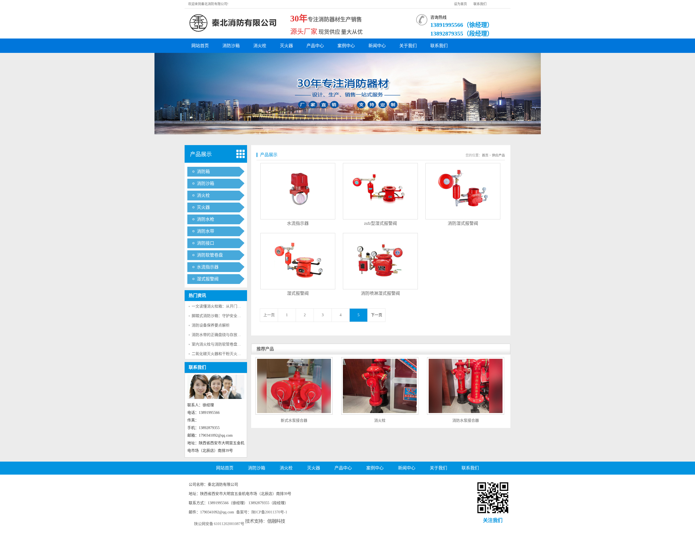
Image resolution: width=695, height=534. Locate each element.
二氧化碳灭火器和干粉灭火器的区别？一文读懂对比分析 (239, 354)
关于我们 (408, 45)
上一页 (269, 315)
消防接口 (205, 243)
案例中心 (346, 45)
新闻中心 (377, 45)
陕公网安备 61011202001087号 (219, 524)
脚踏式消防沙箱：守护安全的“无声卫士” (226, 316)
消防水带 (205, 231)
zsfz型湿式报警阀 (380, 223)
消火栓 (259, 45)
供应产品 (498, 155)
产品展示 (201, 154)
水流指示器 (208, 267)
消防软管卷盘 (210, 255)
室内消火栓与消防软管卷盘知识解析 (222, 344)
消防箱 (203, 171)
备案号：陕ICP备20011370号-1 (261, 512)
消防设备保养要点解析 (211, 325)
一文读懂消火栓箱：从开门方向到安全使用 (228, 306)
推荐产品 (265, 349)
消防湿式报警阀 (463, 223)
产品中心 (315, 45)
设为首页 (460, 4)
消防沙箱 (231, 45)
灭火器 (286, 45)
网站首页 (200, 45)
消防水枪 (205, 219)
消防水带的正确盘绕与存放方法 (218, 335)
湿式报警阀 (208, 279)
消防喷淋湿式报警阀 (380, 293)
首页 (485, 155)
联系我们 (479, 4)
